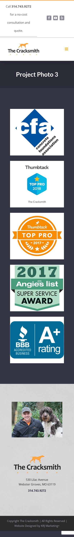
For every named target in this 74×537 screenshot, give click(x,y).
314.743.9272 (21, 6)
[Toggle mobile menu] (67, 49)
